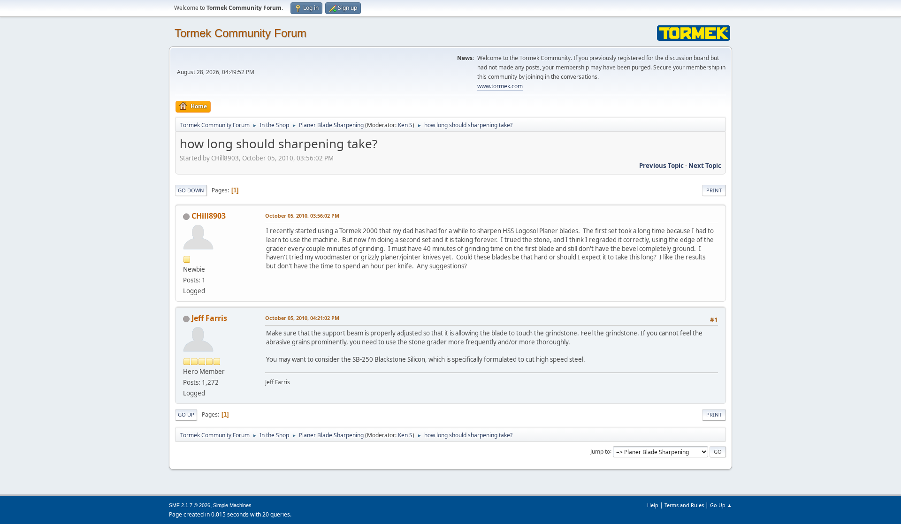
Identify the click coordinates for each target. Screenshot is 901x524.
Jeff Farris (209, 318)
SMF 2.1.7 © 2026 (189, 505)
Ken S (405, 125)
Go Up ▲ (721, 505)
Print (714, 190)
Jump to (600, 451)
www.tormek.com (500, 86)
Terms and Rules (684, 505)
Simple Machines (232, 505)
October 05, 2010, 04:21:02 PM (302, 317)
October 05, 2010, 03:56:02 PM (302, 215)
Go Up (186, 414)
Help (652, 505)
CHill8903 (208, 216)
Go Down (191, 190)
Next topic (704, 165)
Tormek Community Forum (240, 33)
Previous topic (661, 165)
